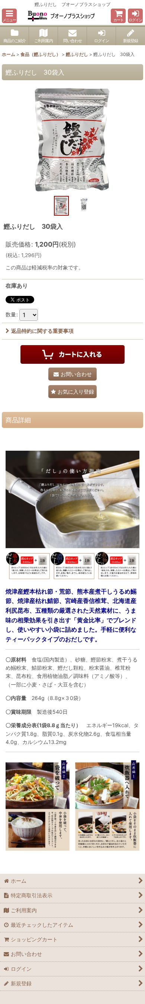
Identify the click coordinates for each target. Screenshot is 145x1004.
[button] (9, 16)
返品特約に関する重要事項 (42, 331)
